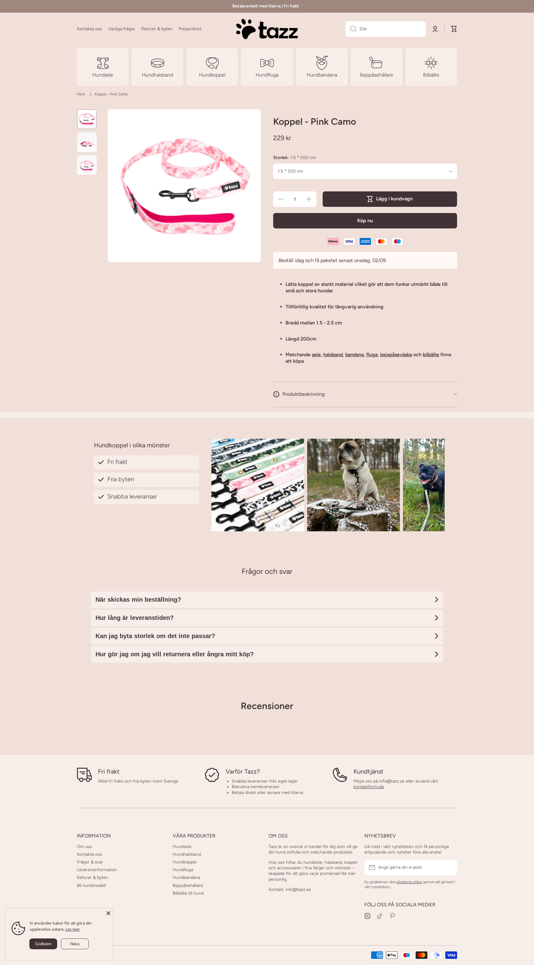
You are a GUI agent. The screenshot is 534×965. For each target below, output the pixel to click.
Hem (81, 94)
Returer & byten (92, 877)
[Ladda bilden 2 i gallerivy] (87, 142)
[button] (454, 29)
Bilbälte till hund (188, 893)
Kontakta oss (89, 854)
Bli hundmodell (91, 885)
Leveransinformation (97, 869)
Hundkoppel (185, 862)
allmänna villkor (409, 882)
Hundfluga (183, 869)
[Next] (432, 487)
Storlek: (294, 157)
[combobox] (385, 29)
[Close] (108, 913)
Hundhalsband (187, 854)
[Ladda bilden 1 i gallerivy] (87, 119)
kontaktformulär (369, 786)
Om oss (84, 846)
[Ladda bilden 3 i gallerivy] (87, 165)
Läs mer (73, 929)
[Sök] (350, 29)
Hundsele (182, 846)
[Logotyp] (267, 29)
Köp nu (365, 220)
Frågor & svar (90, 862)
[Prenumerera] (449, 867)
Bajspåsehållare (188, 885)
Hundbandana (186, 877)
